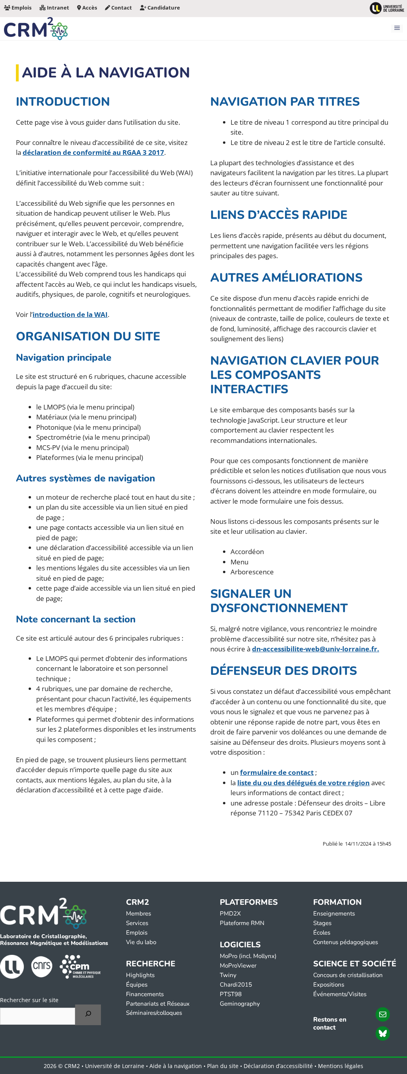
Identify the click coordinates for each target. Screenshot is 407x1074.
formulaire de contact (277, 772)
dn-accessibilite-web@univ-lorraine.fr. (315, 648)
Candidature (163, 7)
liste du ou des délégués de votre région (303, 782)
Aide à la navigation (175, 1066)
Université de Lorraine (114, 1066)
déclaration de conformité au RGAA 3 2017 (93, 152)
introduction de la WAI (70, 314)
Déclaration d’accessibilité (278, 1066)
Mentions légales (340, 1066)
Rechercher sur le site (29, 1000)
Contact (121, 7)
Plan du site (222, 1066)
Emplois (20, 7)
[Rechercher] (88, 1014)
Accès (89, 7)
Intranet (57, 7)
